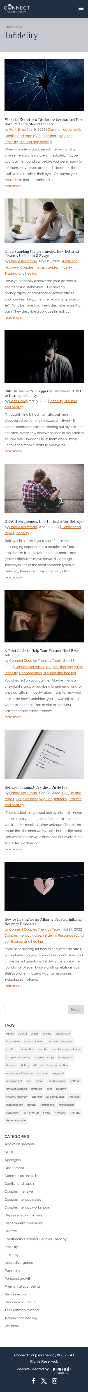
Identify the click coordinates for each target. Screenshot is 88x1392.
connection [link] (27, 1049)
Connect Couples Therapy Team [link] (35, 660)
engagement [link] (14, 1081)
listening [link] (37, 1096)
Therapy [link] (75, 1112)
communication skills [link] (60, 1041)
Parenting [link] (13, 1270)
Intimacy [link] (12, 1255)
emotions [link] (42, 1073)
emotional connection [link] (54, 1065)
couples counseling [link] (18, 1057)
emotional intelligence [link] (19, 1073)
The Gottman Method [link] (22, 1310)
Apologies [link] (13, 1160)
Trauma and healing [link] (35, 142)
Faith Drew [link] (18, 129)
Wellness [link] (12, 1326)
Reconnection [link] (30, 673)
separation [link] (12, 1112)
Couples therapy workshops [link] (27, 1207)
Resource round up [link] (20, 1302)
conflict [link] (10, 1049)
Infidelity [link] (11, 142)
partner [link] (31, 1104)
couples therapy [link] (44, 1057)
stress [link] (47, 1112)
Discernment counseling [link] (24, 1223)
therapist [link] (60, 1112)
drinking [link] (24, 1065)
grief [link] (49, 1089)
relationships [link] (66, 1104)
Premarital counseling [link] (22, 1286)
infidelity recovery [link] (17, 1096)
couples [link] (43, 1049)
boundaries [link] (13, 1041)
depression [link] (65, 1057)
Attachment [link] (14, 1168)
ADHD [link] (10, 1033)
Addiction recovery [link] (20, 1144)
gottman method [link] (16, 1089)
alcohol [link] (22, 1033)
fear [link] (28, 1081)
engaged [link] (58, 1073)
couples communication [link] (66, 1049)
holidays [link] (61, 1089)
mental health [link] (14, 1104)
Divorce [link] (11, 1231)
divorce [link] (10, 1065)
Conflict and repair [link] (19, 136)
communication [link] (33, 1041)
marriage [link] (74, 1096)
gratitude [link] (36, 1089)
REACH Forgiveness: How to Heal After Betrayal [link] (44, 522)
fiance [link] (39, 1081)
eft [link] (35, 1065)
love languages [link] (55, 1096)
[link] (17, 12)
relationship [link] (48, 1104)
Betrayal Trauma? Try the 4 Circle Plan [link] (37, 788)
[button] (76, 1009)
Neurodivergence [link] (19, 1262)
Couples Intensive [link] (19, 1191)
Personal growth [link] (18, 1278)
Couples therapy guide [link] (54, 136)
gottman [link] (75, 1081)
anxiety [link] (46, 1033)
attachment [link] (63, 1033)
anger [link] (34, 1033)
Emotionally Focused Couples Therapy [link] (36, 1239)
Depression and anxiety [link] (24, 1215)
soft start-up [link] (31, 1112)
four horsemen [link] (57, 1081)
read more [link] (13, 186)
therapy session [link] (16, 1120)
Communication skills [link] (64, 129)
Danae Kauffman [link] (23, 261)
